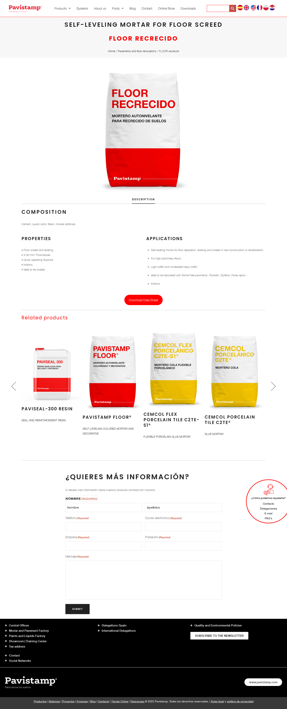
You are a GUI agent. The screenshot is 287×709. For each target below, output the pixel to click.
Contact (147, 8)
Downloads (188, 8)
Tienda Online (119, 701)
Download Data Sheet (143, 300)
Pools (116, 8)
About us (100, 8)
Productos (40, 701)
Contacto (103, 701)
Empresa (82, 701)
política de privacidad (240, 701)
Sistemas (54, 701)
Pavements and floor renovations (137, 51)
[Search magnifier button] (232, 8)
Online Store (166, 8)
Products (60, 8)
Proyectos (68, 701)
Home (111, 51)
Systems (82, 8)
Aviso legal (217, 701)
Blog (132, 8)
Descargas (138, 701)
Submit (77, 609)
